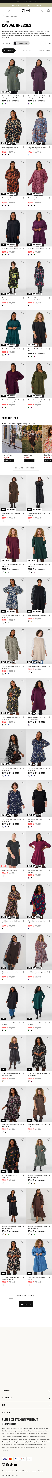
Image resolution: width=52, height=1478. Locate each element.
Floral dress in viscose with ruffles (36, 922)
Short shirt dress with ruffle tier (11, 249)
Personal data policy (8, 1471)
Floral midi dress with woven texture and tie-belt (37, 299)
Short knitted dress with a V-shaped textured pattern (10, 401)
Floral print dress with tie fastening (9, 1176)
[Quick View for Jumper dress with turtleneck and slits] (23, 513)
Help (3, 1405)
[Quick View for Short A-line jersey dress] (23, 870)
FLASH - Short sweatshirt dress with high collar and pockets (11, 97)
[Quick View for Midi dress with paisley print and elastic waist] (49, 972)
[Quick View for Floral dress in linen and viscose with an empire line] (23, 1277)
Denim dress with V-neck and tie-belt (36, 1278)
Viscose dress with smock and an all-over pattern (37, 148)
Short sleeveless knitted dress (37, 615)
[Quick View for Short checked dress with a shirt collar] (49, 1124)
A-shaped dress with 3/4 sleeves (35, 820)
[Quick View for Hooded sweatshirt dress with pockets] (23, 1023)
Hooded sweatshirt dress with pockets (11, 1024)
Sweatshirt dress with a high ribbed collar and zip (36, 718)
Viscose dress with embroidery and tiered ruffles (37, 1176)
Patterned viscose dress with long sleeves (11, 616)
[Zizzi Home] (26, 10)
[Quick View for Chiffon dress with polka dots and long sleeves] (23, 1073)
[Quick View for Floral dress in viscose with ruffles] (49, 921)
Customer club (7, 1398)
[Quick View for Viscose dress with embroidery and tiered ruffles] (49, 1175)
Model (48, 50)
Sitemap (41, 1471)
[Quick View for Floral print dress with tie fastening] (23, 1175)
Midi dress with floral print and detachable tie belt (11, 922)
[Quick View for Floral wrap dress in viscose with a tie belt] (23, 298)
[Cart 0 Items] (48, 10)
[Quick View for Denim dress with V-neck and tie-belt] (49, 1277)
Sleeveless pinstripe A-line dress (10, 973)
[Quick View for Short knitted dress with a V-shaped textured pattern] (23, 400)
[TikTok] (11, 1464)
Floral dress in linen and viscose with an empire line (11, 1278)
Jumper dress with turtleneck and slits (11, 514)
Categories (6, 1390)
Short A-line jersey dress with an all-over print (38, 1074)
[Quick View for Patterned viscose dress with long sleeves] (23, 615)
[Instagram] (3, 1464)
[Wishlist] (23, 60)
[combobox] (26, 16)
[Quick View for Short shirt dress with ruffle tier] (23, 248)
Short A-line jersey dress (9, 870)
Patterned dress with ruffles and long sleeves (11, 769)
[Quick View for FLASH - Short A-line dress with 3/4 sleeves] (49, 349)
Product (41, 50)
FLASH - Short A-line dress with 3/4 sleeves (37, 350)
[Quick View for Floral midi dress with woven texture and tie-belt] (49, 298)
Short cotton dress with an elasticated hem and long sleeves (10, 148)
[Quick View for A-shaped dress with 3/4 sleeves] (49, 819)
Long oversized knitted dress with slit (37, 514)
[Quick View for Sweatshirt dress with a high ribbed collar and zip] (49, 717)
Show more (5, 38)
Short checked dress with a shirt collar (37, 1125)
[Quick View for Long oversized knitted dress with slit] (49, 513)
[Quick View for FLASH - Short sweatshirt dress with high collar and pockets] (23, 96)
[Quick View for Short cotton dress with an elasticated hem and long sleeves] (23, 147)
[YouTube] (15, 1464)
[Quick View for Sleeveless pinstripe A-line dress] (23, 972)
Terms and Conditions (23, 1471)
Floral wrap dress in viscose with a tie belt (10, 299)
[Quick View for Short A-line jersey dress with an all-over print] (49, 1073)
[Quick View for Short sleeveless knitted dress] (49, 615)
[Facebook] (7, 1464)
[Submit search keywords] (3, 16)
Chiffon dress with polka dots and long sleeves (11, 1074)
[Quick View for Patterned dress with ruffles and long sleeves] (23, 768)
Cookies (34, 1471)
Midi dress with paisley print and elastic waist (38, 973)
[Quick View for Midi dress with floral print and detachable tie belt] (23, 921)
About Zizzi (6, 1412)
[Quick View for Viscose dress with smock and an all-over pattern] (49, 147)
